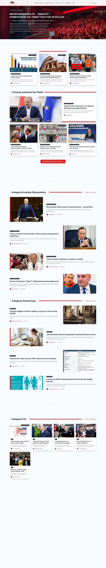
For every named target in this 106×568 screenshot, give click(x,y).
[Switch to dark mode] (95, 3)
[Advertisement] (53, 45)
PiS (62, 2)
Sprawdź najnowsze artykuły (52, 161)
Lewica (73, 2)
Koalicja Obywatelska (49, 2)
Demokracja (58, 2)
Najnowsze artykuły (39, 2)
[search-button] (92, 3)
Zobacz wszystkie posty (90, 192)
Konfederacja (68, 2)
